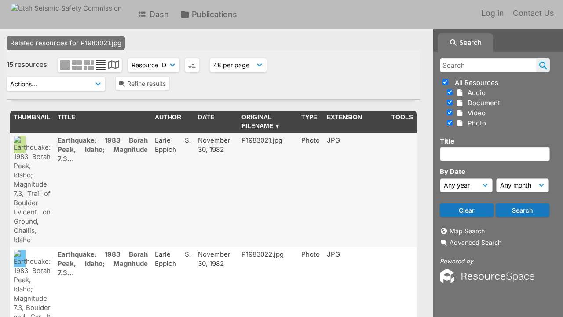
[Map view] (113, 66)
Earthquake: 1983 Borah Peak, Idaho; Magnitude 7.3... (103, 149)
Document (482, 103)
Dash (158, 14)
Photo (475, 123)
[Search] (543, 65)
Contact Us (533, 13)
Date (206, 117)
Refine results (146, 83)
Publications (213, 14)
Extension (344, 117)
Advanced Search (475, 242)
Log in (492, 13)
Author (168, 117)
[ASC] (192, 65)
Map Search (467, 231)
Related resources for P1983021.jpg (65, 43)
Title (447, 141)
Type (309, 117)
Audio (475, 92)
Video (475, 113)
